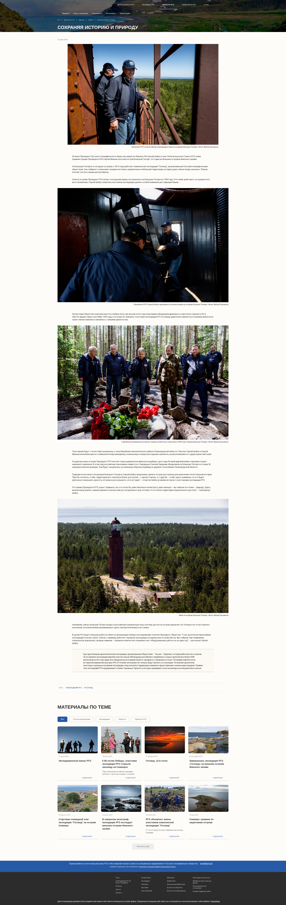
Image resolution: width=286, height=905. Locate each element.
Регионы (119, 886)
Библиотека (171, 881)
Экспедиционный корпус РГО (75, 761)
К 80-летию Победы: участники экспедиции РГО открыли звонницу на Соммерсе (119, 764)
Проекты (119, 893)
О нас (118, 878)
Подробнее (87, 778)
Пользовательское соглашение (199, 887)
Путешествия (146, 878)
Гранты (118, 889)
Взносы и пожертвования (176, 891)
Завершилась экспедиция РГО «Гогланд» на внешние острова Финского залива (206, 764)
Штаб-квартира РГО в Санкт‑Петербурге (123, 882)
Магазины (170, 878)
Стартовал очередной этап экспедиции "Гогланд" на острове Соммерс (77, 822)
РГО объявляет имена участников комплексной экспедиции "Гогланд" (160, 822)
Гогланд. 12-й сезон (156, 761)
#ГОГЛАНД (88, 688)
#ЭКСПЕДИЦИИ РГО (74, 688)
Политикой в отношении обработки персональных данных (157, 867)
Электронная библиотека (176, 884)
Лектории (144, 884)
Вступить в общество (174, 887)
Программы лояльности (201, 878)
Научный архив (146, 891)
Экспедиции (145, 881)
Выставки (144, 887)
